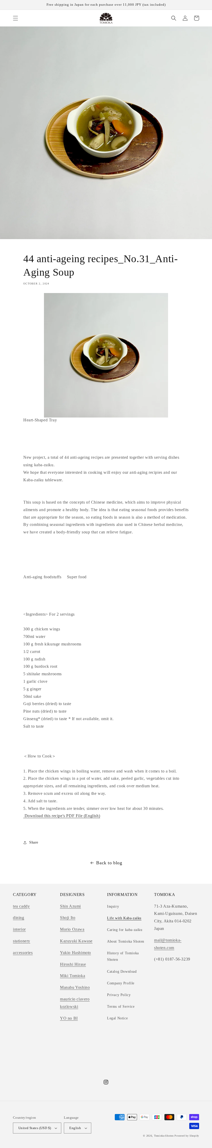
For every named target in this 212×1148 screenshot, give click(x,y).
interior (19, 929)
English (75, 1128)
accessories (23, 952)
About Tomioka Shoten (125, 941)
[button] (15, 18)
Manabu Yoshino (75, 987)
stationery (21, 941)
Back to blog (109, 862)
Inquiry (113, 906)
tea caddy (21, 906)
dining (18, 917)
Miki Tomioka (72, 975)
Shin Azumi (70, 906)
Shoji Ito (67, 917)
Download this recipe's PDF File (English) (61, 815)
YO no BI (69, 1018)
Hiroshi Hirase (73, 964)
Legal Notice (117, 1018)
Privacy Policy (119, 995)
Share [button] (33, 842)
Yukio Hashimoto (75, 952)
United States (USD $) (34, 1128)
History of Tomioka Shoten (123, 956)
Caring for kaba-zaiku (124, 930)
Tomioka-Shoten (164, 1135)
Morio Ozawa (72, 929)
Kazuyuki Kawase (76, 941)
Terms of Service (121, 1006)
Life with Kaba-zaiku (124, 918)
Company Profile (120, 983)
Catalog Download (122, 971)
